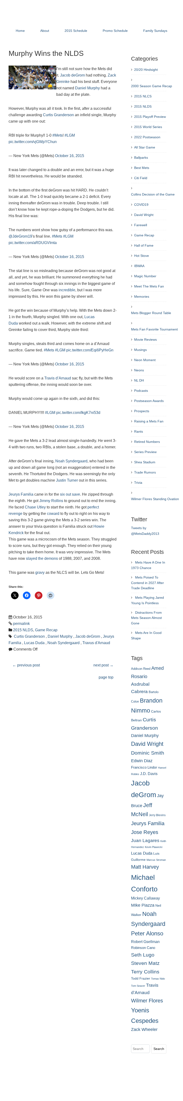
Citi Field (140, 178)
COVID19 (141, 204)
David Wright (143, 215)
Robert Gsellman (145, 941)
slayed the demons (42, 558)
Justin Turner (67, 480)
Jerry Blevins (157, 815)
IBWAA (139, 266)
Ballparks (141, 157)
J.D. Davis (149, 773)
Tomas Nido (158, 978)
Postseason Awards (149, 401)
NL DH (139, 380)
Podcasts (141, 391)
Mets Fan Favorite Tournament (154, 329)
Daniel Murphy (87, 88)
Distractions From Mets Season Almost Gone (146, 618)
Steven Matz (145, 963)
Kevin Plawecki (153, 847)
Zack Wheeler (144, 1029)
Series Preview (145, 452)
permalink (21, 624)
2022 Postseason (147, 137)
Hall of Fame (143, 245)
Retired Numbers (147, 442)
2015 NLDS (23, 630)
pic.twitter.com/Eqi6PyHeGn (89, 350)
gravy (40, 572)
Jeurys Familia (21, 494)
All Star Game (144, 147)
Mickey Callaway (145, 898)
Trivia (138, 482)
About (44, 31)
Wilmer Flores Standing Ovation (155, 499)
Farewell (140, 225)
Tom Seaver (138, 985)
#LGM (70, 135)
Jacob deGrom (72, 75)
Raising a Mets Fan (148, 421)
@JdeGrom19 (20, 236)
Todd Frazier (140, 978)
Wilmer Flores (147, 1001)
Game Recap (46, 630)
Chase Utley (35, 507)
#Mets (57, 135)
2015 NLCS (143, 96)
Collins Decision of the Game (153, 194)
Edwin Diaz (141, 760)
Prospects (141, 411)
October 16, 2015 (69, 156)
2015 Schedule (76, 31)
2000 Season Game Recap (151, 86)
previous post (26, 665)
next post (103, 665)
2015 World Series (148, 127)
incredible (67, 290)
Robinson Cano (143, 948)
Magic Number (145, 276)
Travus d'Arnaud (96, 643)
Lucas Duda (34, 643)
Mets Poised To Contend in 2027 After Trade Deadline (147, 582)
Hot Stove (141, 256)
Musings (140, 350)
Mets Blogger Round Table (151, 313)
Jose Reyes (144, 832)
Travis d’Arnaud (57, 378)
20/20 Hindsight (146, 70)
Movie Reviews (145, 339)
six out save (70, 494)
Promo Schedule (115, 31)
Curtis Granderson (58, 115)
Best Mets (141, 168)
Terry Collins (145, 971)
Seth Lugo (142, 954)
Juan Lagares (145, 840)
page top (106, 677)
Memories (141, 296)
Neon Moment (145, 360)
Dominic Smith (147, 753)
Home (20, 31)
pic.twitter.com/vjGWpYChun (33, 142)
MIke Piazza (142, 905)
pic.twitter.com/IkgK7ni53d (78, 413)
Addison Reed (140, 668)
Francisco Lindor (144, 767)
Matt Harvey (145, 867)
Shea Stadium (144, 462)
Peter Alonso (147, 933)
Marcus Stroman (156, 859)
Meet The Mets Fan (149, 286)
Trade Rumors (145, 472)
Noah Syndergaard (71, 461)
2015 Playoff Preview (150, 117)
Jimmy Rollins (51, 501)
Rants (138, 431)
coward (53, 514)
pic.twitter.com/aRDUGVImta (33, 243)
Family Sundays (155, 31)
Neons (139, 370)
